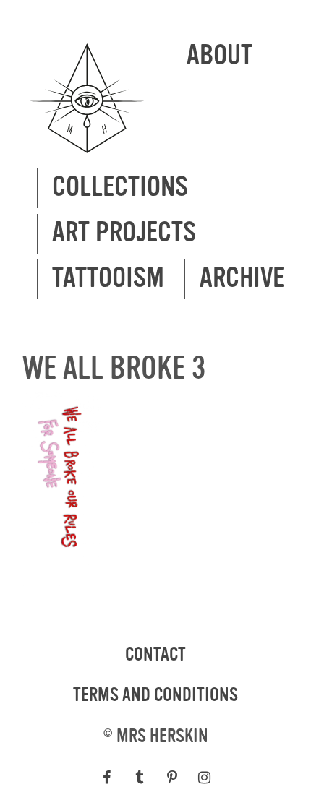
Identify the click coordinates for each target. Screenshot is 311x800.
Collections (120, 187)
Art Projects (124, 233)
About (219, 56)
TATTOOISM (108, 278)
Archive (242, 278)
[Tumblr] (139, 777)
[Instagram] (204, 777)
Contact (155, 654)
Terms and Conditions (155, 695)
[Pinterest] (171, 777)
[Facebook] (106, 777)
